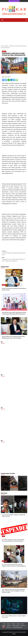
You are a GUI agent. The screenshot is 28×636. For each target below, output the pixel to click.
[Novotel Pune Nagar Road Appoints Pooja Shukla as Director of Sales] (14, 278)
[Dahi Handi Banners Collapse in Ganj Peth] (14, 483)
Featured (9, 625)
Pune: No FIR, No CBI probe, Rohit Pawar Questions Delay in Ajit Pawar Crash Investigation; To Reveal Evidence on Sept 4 (13, 591)
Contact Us (8, 627)
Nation (8, 623)
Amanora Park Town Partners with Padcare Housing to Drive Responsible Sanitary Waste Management (14, 313)
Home (4, 623)
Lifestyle (4, 625)
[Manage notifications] (3, 627)
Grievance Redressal (17, 627)
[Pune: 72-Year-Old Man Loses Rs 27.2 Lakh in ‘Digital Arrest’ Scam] (14, 605)
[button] (2, 20)
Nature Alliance (16, 625)
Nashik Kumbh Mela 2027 (14, 1)
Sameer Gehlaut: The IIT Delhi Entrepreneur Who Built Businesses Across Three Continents (13, 337)
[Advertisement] (14, 33)
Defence (13, 623)
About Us (23, 625)
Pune (3, 511)
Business (4, 51)
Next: (13, 259)
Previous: (13, 252)
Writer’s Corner (20, 623)
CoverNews (20, 632)
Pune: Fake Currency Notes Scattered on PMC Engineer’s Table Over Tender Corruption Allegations (14, 565)
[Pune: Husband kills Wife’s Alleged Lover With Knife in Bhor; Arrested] (14, 504)
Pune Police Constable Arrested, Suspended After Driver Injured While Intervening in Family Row (13, 540)
